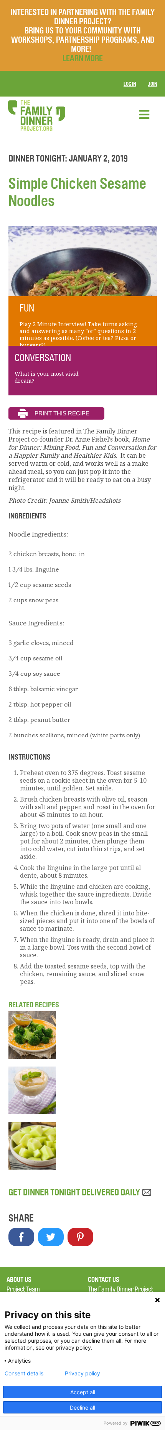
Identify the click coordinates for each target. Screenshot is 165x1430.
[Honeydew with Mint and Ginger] (82, 1146)
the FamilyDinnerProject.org (36, 115)
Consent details (24, 1373)
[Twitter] (51, 1237)
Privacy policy (82, 1373)
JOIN (152, 84)
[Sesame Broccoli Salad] (82, 1035)
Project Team (23, 1289)
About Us (19, 1279)
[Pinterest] (80, 1237)
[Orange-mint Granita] (82, 1090)
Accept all (82, 1392)
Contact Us (103, 1279)
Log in (130, 84)
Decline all (82, 1407)
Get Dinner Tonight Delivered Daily (75, 1192)
